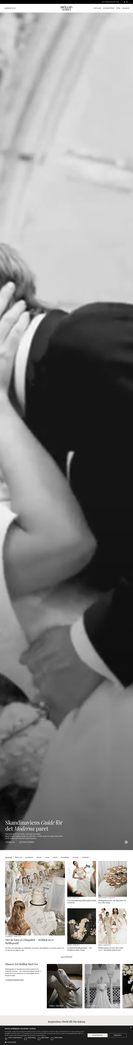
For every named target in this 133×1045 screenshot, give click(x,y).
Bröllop (18, 857)
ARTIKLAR (10, 842)
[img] (66, 8)
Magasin (125, 8)
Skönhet (85, 857)
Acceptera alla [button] (97, 1035)
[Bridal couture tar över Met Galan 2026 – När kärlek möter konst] (112, 930)
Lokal (47, 857)
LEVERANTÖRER (26, 842)
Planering (65, 857)
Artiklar (97, 8)
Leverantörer (108, 8)
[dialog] (66, 1035)
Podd (118, 8)
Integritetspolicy (41, 1035)
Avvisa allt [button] (118, 1035)
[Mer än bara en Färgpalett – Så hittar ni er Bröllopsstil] (35, 907)
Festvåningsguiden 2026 (110, 2)
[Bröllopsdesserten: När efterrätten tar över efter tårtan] (112, 883)
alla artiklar (66, 957)
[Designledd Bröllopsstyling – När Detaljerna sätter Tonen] (81, 930)
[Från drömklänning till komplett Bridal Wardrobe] (81, 883)
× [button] (131, 1027)
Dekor (39, 857)
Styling (75, 857)
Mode (55, 857)
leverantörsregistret (14, 980)
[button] (118, 1012)
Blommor (29, 857)
